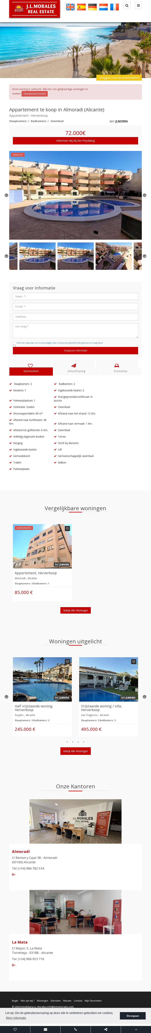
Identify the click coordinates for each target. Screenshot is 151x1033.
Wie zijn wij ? (27, 1000)
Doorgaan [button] (133, 1015)
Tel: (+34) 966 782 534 (28, 868)
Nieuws (67, 1000)
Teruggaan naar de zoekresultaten (119, 77)
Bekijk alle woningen (75, 610)
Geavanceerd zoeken (35, 93)
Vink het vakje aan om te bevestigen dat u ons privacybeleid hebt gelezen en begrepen (60, 342)
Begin (15, 1000)
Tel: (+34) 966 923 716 (28, 959)
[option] (75, 50)
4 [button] (84, 742)
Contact (78, 1000)
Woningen (42, 1000)
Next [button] (144, 195)
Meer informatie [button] (16, 1018)
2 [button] (73, 742)
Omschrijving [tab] (76, 371)
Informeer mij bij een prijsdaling (75, 140)
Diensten (56, 1000)
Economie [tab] (120, 371)
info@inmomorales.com (60, 1006)
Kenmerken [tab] (31, 371)
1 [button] (67, 742)
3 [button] (78, 742)
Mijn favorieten (93, 1000)
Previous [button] (6, 195)
